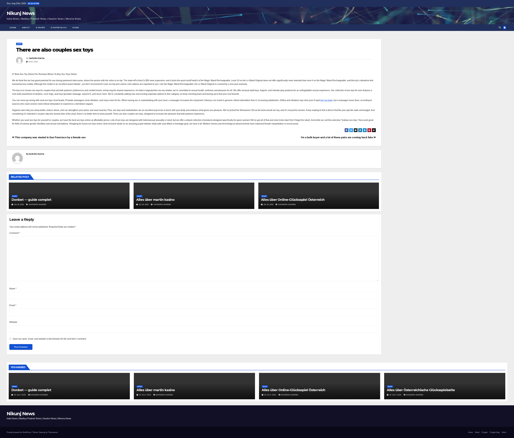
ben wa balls (326, 100)
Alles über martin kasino (155, 200)
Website (13, 322)
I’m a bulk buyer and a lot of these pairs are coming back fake (337, 137)
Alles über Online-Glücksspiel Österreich (293, 200)
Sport (19, 44)
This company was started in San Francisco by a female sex (50, 137)
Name (12, 288)
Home (13, 27)
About (26, 27)
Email (12, 305)
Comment (14, 233)
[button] (500, 27)
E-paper (40, 27)
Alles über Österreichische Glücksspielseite (421, 390)
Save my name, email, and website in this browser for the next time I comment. (49, 339)
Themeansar (53, 432)
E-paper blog (59, 27)
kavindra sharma (36, 58)
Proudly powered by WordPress (19, 432)
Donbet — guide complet (31, 200)
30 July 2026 (20, 395)
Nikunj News (21, 13)
